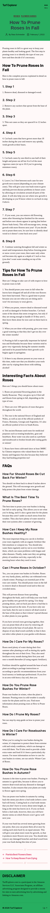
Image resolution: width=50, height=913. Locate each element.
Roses (17, 16)
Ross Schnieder (18, 34)
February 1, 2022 (37, 34)
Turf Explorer (9, 5)
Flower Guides (28, 16)
